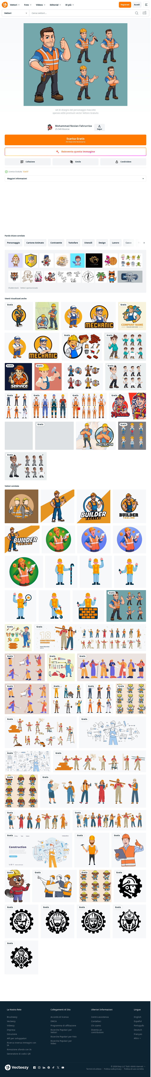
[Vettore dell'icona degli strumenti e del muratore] (82, 347)
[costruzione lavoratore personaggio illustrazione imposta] (61, 572)
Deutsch (136, 1029)
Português (137, 1025)
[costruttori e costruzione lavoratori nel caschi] (93, 791)
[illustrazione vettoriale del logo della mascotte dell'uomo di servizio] (18, 376)
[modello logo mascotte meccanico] (88, 316)
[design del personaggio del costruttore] (92, 850)
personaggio (13, 242)
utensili (88, 242)
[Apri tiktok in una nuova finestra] (53, 1067)
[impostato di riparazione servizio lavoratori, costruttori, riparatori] (25, 667)
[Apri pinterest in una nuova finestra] (48, 1067)
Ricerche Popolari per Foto (60, 1038)
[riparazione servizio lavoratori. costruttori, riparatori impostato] (41, 732)
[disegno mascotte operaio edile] (96, 436)
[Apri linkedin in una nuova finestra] (44, 1067)
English (135, 1017)
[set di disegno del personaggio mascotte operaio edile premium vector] (126, 606)
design (102, 242)
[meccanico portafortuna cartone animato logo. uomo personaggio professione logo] (127, 406)
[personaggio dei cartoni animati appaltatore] (19, 316)
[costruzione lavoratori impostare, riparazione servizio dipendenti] (90, 637)
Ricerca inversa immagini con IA (19, 1044)
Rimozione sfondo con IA (19, 1049)
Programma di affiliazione (62, 1025)
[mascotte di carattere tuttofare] (132, 316)
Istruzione (12, 1034)
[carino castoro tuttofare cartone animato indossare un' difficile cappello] (17, 886)
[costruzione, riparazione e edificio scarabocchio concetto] (112, 732)
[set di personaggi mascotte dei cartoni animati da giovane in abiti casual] (125, 347)
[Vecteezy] (5, 5)
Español (136, 1021)
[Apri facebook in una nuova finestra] (34, 1067)
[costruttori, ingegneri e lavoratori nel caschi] (111, 667)
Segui (98, 129)
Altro (134, 1038)
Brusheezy (12, 1017)
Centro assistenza (98, 1017)
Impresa (11, 1029)
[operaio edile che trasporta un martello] (48, 376)
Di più (68, 4)
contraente (56, 242)
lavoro (115, 242)
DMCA (53, 1021)
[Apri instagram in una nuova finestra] (39, 1067)
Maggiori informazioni (17, 178)
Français (136, 1034)
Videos (39, 4)
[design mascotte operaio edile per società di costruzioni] (47, 316)
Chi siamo (94, 1025)
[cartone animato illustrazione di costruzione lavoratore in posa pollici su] (129, 850)
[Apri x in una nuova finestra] (58, 1067)
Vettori (13, 4)
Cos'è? (25, 171)
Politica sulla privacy (110, 1068)
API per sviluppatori (16, 1038)
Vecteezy (11, 1021)
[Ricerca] (134, 13)
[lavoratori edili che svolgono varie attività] (132, 436)
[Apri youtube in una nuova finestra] (63, 1067)
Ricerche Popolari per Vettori (60, 1031)
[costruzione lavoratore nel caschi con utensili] (27, 699)
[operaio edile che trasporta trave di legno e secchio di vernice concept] (19, 436)
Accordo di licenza (59, 1017)
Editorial (54, 4)
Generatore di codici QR (18, 1053)
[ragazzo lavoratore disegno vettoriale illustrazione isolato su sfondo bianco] (54, 436)
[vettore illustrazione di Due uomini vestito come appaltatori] (21, 506)
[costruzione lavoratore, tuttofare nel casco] (99, 761)
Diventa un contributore (96, 1031)
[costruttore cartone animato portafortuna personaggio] (57, 506)
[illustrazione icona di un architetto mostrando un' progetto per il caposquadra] (54, 886)
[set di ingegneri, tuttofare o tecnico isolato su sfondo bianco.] (83, 376)
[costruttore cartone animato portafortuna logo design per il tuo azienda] (129, 506)
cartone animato (35, 242)
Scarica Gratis (74, 140)
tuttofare (73, 242)
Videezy (10, 1025)
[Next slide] (139, 242)
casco (129, 242)
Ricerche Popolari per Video (60, 1044)
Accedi (135, 4)
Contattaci (95, 1021)
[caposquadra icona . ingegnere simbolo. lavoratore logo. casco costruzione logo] (130, 886)
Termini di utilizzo (91, 1068)
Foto (26, 4)
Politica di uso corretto (132, 1068)
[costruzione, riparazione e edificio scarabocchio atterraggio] (38, 850)
